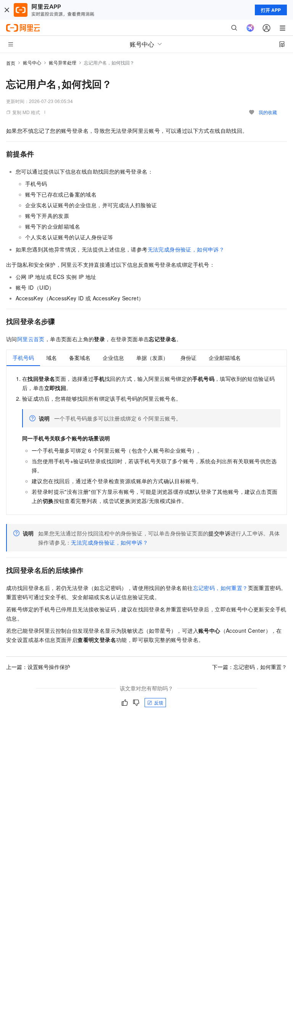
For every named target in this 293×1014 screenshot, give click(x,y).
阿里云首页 (31, 339)
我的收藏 (268, 112)
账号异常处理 (62, 62)
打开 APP (271, 9)
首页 (10, 63)
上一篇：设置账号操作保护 (38, 667)
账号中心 (32, 62)
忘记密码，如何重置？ (220, 588)
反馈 (158, 702)
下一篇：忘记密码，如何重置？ (249, 667)
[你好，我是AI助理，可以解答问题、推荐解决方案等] (250, 28)
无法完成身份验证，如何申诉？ (186, 249)
